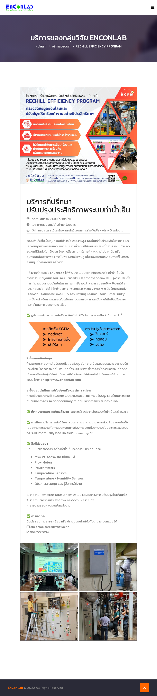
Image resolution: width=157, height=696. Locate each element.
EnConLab (15, 687)
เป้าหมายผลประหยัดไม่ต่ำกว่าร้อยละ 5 (54, 225)
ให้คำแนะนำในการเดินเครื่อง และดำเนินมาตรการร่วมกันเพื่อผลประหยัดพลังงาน (77, 230)
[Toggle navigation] (152, 7)
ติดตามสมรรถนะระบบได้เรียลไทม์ (51, 219)
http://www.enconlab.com (62, 379)
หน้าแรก (41, 46)
